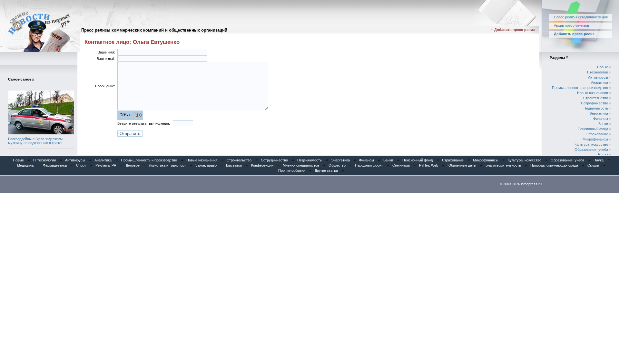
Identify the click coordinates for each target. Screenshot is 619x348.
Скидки (593, 165)
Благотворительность (503, 165)
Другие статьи (326, 170)
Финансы (600, 119)
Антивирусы (598, 77)
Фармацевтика (55, 165)
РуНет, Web (428, 165)
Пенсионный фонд (593, 129)
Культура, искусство (591, 144)
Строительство (595, 98)
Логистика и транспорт (167, 165)
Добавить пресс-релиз (514, 30)
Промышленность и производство (580, 88)
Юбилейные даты (461, 165)
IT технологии (596, 72)
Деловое (133, 165)
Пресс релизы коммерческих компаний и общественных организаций (154, 30)
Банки (603, 124)
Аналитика (599, 82)
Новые (602, 67)
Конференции (262, 165)
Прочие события (291, 170)
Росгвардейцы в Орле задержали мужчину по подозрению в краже (35, 141)
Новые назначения (592, 93)
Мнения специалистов (301, 165)
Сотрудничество (594, 103)
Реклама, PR (105, 165)
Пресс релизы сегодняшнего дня (581, 17)
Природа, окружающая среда (554, 165)
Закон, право (206, 165)
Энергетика (598, 113)
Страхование (597, 134)
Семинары (401, 165)
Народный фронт (369, 165)
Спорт (81, 165)
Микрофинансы (595, 139)
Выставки (234, 165)
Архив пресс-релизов (571, 25)
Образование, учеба (591, 149)
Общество (337, 165)
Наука (603, 155)
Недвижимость (596, 108)
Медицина (25, 165)
